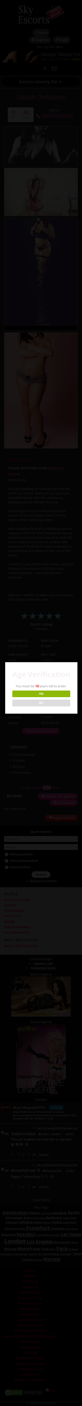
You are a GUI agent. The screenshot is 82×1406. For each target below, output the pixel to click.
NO (41, 703)
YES (41, 694)
